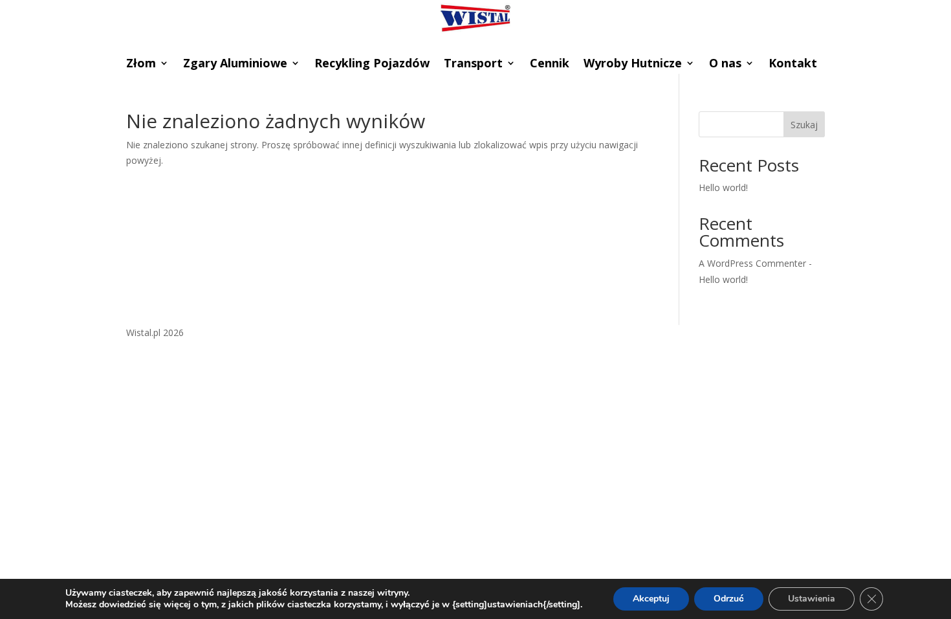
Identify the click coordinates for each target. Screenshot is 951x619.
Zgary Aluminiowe (235, 64)
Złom (141, 64)
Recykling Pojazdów (372, 64)
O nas (725, 64)
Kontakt (793, 64)
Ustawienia (811, 598)
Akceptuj (651, 598)
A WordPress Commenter (752, 263)
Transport (473, 64)
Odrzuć (729, 598)
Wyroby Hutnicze (633, 64)
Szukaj (804, 124)
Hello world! (723, 187)
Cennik (549, 64)
